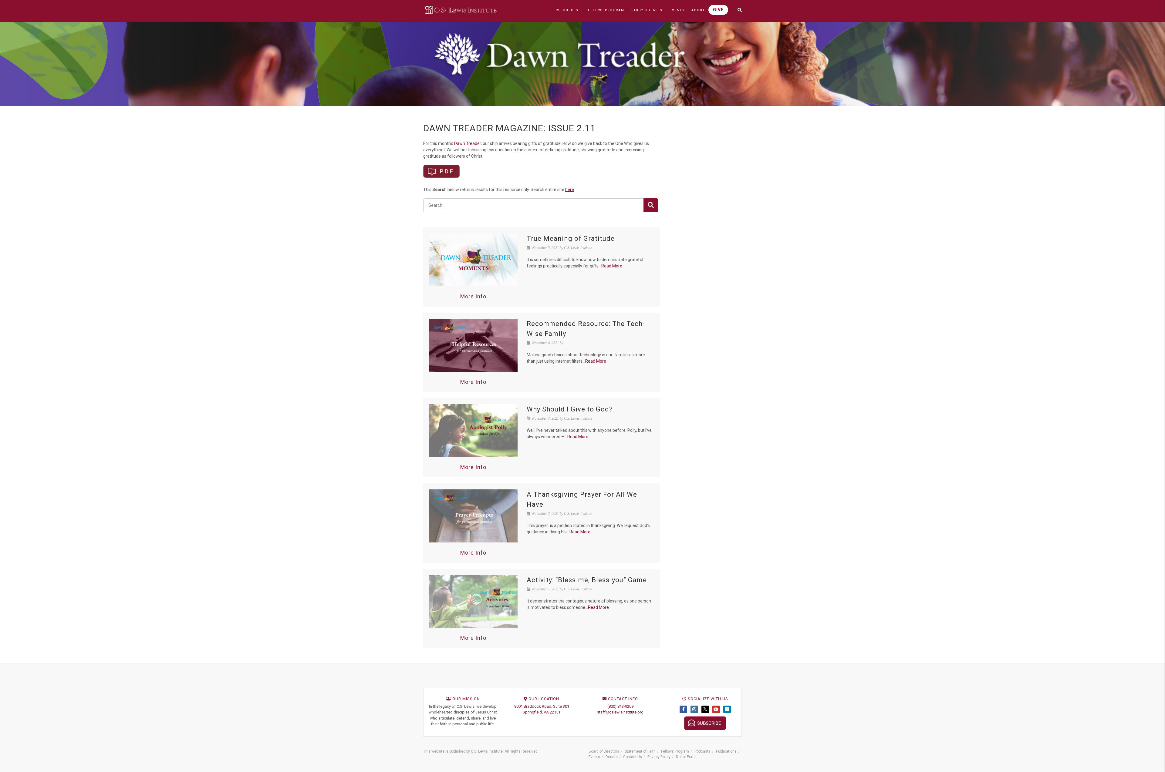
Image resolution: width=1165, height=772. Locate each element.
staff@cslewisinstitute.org (620, 712)
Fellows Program (675, 751)
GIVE (718, 9)
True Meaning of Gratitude (571, 238)
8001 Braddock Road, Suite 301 (541, 706)
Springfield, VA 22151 (541, 712)
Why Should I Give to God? (570, 409)
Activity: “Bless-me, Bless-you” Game (587, 580)
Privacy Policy (658, 757)
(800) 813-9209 (620, 706)
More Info (473, 296)
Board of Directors (604, 751)
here (569, 189)
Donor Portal (686, 757)
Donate (612, 757)
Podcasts (702, 751)
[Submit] (650, 205)
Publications (726, 751)
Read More (611, 265)
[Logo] (461, 10)
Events (594, 757)
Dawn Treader (467, 143)
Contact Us (632, 757)
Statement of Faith (640, 751)
